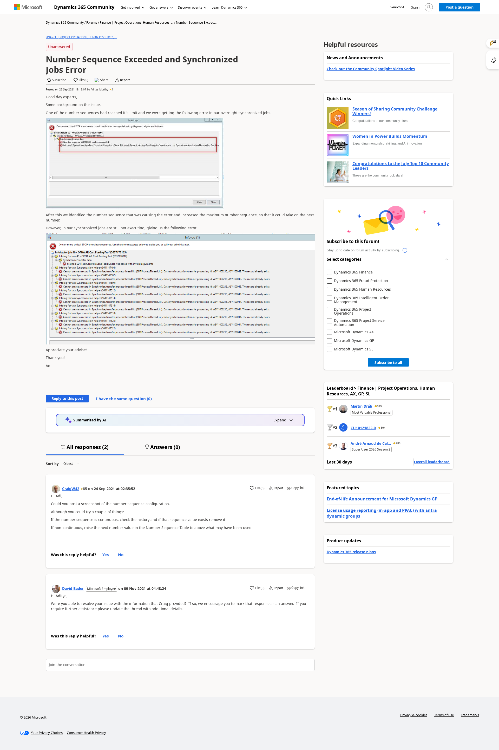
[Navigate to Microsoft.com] (28, 7)
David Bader (73, 588)
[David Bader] (56, 589)
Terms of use (444, 715)
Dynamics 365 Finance (353, 272)
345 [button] (379, 406)
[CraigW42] (56, 489)
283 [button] (398, 443)
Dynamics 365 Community (84, 7)
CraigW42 (70, 488)
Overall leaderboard (432, 461)
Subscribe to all (388, 362)
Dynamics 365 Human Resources (362, 289)
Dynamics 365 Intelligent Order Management (361, 300)
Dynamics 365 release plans (351, 551)
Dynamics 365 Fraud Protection (361, 281)
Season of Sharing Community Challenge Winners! (394, 111)
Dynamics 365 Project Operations (352, 311)
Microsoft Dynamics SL (353, 349)
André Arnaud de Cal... (371, 443)
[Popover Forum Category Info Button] (405, 250)
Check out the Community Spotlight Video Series (371, 68)
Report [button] (125, 80)
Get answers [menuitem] (158, 7)
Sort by (52, 463)
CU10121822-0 (363, 427)
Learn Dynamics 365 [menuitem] (227, 7)
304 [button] (383, 427)
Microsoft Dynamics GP (354, 340)
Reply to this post (67, 398)
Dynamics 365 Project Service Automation (359, 322)
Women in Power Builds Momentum (389, 136)
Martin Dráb (361, 406)
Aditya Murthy (99, 89)
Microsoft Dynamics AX (354, 332)
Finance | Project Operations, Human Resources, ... (136, 22)
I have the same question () (124, 398)
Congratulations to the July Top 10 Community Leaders (400, 166)
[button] (397, 7)
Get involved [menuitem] (130, 7)
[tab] (85, 449)
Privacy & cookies (413, 715)
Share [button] (104, 80)
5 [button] (112, 89)
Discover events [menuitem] (190, 7)
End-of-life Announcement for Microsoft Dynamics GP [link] (382, 499)
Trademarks (470, 715)
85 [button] (85, 488)
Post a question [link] (459, 7)
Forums (91, 22)
